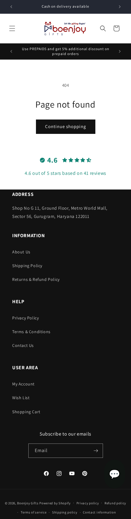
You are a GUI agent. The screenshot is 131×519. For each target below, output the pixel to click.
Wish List (21, 397)
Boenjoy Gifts (27, 503)
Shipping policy (64, 512)
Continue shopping (65, 126)
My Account (23, 384)
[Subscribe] (96, 451)
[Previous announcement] (11, 6)
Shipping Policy (27, 265)
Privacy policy (87, 503)
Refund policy (115, 503)
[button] (12, 28)
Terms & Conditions (31, 331)
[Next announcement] (119, 6)
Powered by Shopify (55, 503)
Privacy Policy (25, 318)
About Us (21, 252)
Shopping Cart (26, 411)
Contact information (99, 512)
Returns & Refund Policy (36, 279)
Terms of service (33, 512)
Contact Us (23, 345)
